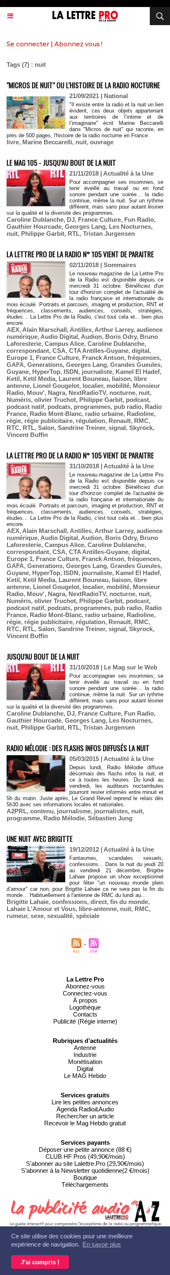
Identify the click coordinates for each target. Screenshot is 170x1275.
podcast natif (25, 406)
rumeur (17, 915)
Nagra (56, 392)
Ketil (13, 378)
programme (23, 818)
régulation (90, 420)
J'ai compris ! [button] (40, 1262)
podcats (59, 406)
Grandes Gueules (135, 364)
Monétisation (85, 1061)
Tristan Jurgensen (109, 233)
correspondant (28, 350)
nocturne (122, 392)
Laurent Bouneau (84, 378)
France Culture (99, 219)
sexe (37, 915)
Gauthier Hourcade (34, 226)
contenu (42, 811)
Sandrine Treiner (81, 427)
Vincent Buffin (27, 434)
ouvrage (101, 142)
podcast (137, 399)
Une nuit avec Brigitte (40, 839)
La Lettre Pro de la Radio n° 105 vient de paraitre (80, 254)
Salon (46, 427)
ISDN (71, 371)
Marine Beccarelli (47, 142)
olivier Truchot (55, 399)
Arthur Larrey (113, 329)
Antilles (81, 329)
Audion (91, 336)
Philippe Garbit (42, 233)
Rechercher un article (85, 1116)
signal (117, 427)
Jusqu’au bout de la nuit (43, 656)
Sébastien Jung (110, 818)
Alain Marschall (44, 329)
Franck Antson (103, 357)
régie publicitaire (48, 420)
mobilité (118, 385)
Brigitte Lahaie (28, 901)
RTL (74, 233)
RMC (141, 420)
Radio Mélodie (64, 818)
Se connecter (28, 44)
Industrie (85, 1054)
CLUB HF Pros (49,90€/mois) (85, 1156)
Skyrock (141, 427)
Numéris (19, 399)
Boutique (85, 1177)
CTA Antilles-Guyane (98, 350)
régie (14, 420)
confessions (69, 901)
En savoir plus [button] (102, 1244)
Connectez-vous (85, 993)
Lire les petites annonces (85, 1102)
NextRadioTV (87, 392)
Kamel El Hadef (138, 371)
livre (13, 142)
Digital (85, 1068)
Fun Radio (139, 219)
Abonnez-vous (85, 986)
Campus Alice (64, 343)
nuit (81, 142)
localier (93, 385)
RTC (13, 427)
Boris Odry (121, 336)
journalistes (111, 811)
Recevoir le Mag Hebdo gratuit (85, 1123)
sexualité (60, 915)
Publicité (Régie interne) (85, 1021)
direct (98, 901)
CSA (59, 350)
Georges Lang (85, 226)
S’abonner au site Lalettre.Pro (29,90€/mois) (85, 1163)
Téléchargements (85, 1184)
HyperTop (46, 371)
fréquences (144, 357)
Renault (120, 420)
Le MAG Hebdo (85, 1075)
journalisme (74, 811)
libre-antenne (98, 908)
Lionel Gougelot (56, 385)
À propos (85, 1000)
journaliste (97, 371)
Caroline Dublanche (35, 219)
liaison (121, 378)
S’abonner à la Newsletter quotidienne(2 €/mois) (85, 1170)
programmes (92, 406)
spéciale (87, 915)
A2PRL (17, 811)
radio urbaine (104, 413)
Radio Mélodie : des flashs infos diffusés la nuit (78, 748)
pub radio (128, 406)
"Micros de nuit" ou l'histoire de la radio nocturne (83, 85)
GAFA (15, 364)
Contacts (85, 1014)
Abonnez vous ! (78, 44)
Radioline (140, 413)
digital (140, 350)
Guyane (18, 371)
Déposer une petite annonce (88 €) (85, 1149)
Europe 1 (20, 357)
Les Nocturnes (130, 226)
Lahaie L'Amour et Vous (41, 908)
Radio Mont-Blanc (56, 413)
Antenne (85, 1047)
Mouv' (36, 392)
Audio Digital (59, 336)
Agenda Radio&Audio (85, 1109)
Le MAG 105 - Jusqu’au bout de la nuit (61, 162)
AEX (13, 329)
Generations (45, 364)
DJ (71, 219)
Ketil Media (39, 378)
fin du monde (129, 901)
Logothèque (85, 1007)
